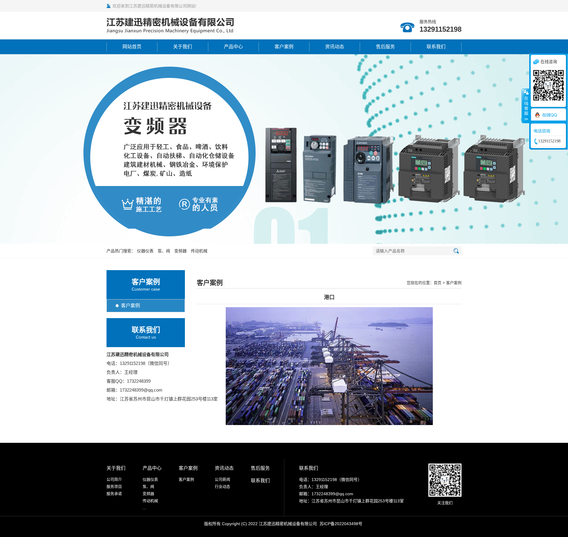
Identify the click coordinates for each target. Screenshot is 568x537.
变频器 (180, 251)
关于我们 (182, 46)
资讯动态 (334, 46)
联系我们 (436, 46)
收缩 (526, 105)
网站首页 (131, 46)
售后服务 (385, 46)
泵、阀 (164, 251)
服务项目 (114, 486)
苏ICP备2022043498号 (341, 523)
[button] (277, 237)
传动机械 (199, 251)
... (144, 508)
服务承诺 (114, 493)
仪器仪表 (145, 251)
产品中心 (233, 46)
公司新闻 (222, 479)
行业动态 (222, 486)
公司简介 (114, 479)
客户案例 (284, 46)
